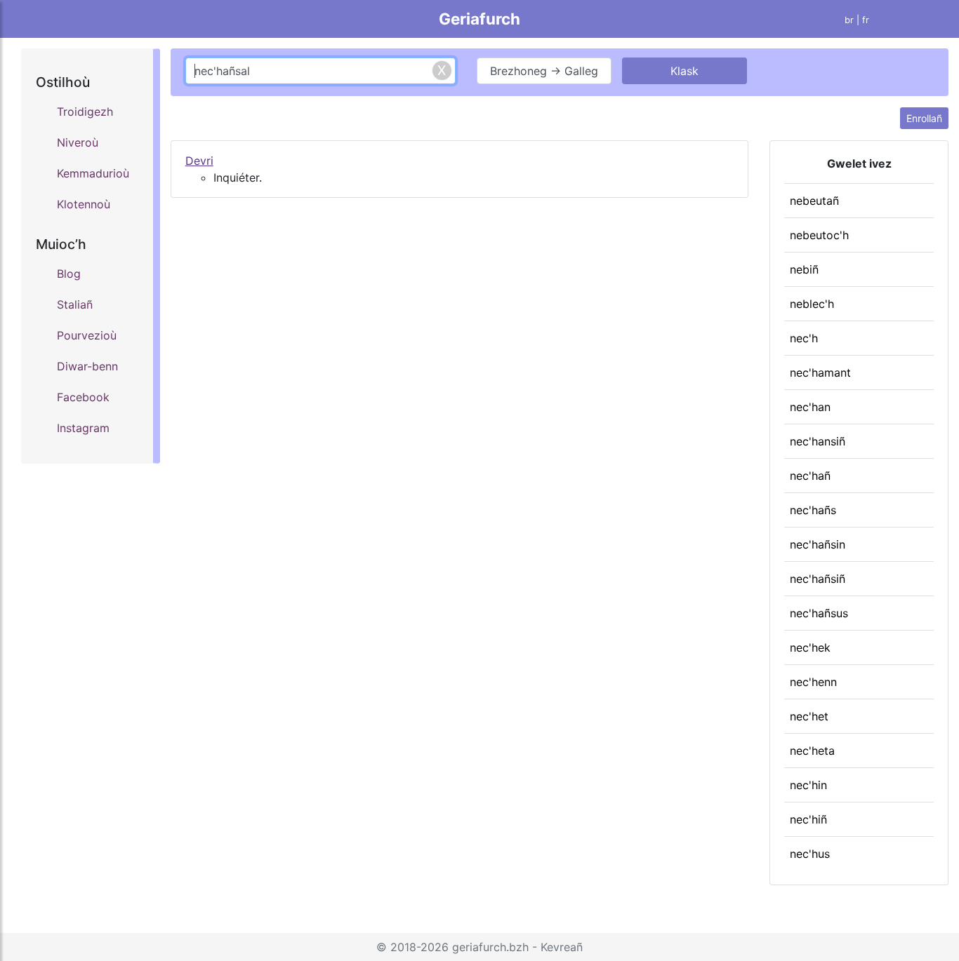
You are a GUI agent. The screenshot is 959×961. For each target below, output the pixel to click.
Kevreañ (562, 947)
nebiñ (804, 269)
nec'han (810, 407)
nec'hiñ (808, 819)
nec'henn (813, 682)
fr (865, 20)
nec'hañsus (819, 613)
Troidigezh (85, 112)
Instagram (83, 428)
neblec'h (812, 304)
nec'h (804, 338)
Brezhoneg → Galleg (544, 71)
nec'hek (810, 647)
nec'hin (808, 785)
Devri (199, 161)
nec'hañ (810, 476)
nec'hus (810, 854)
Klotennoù (83, 204)
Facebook (83, 397)
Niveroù (77, 142)
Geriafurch (479, 18)
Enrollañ (924, 118)
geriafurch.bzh (490, 947)
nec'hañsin (817, 544)
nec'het (809, 716)
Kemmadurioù (93, 173)
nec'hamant (820, 372)
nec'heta (812, 751)
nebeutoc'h (819, 235)
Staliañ (75, 304)
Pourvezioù (87, 335)
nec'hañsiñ (817, 579)
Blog (69, 274)
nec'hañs (813, 510)
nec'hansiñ (817, 441)
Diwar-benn (87, 366)
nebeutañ (814, 201)
